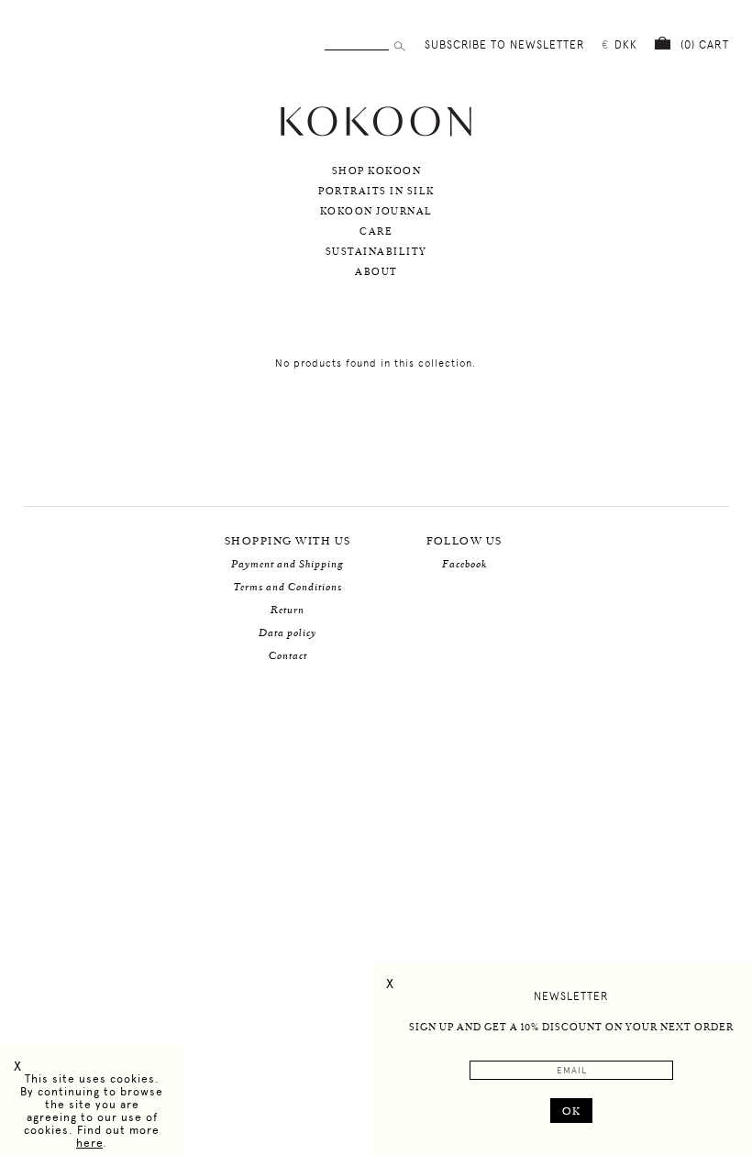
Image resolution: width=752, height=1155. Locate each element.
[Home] (376, 134)
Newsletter (571, 996)
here (89, 1143)
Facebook (464, 564)
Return (287, 610)
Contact (288, 656)
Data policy (287, 633)
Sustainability (376, 252)
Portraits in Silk (376, 191)
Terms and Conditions (288, 587)
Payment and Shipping (287, 564)
